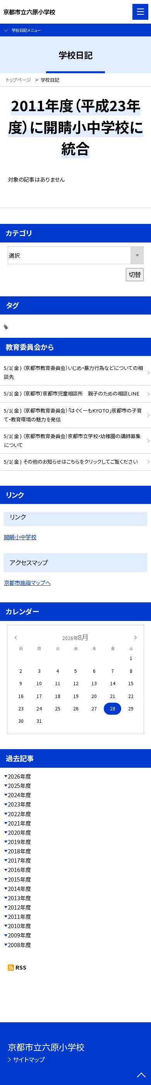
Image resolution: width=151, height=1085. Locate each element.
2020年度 (19, 832)
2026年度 (19, 776)
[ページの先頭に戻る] (141, 1075)
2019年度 (19, 842)
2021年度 (19, 823)
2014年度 (19, 888)
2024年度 (19, 795)
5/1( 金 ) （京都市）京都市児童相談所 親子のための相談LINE (71, 393)
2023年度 (19, 804)
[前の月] (15, 636)
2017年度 (19, 860)
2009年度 (19, 935)
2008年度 (19, 945)
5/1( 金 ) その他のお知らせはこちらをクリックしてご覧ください (70, 461)
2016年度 (19, 870)
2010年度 (19, 926)
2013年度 (19, 898)
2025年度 (19, 785)
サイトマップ (29, 1059)
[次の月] (135, 636)
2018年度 (19, 851)
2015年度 (19, 879)
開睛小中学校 (20, 537)
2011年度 (19, 916)
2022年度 (19, 814)
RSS (20, 967)
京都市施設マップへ (27, 582)
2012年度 (19, 907)
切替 (135, 274)
